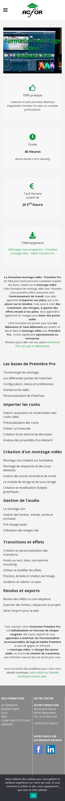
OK (33, 795)
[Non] (60, 788)
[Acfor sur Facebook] (38, 749)
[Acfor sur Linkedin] (50, 749)
